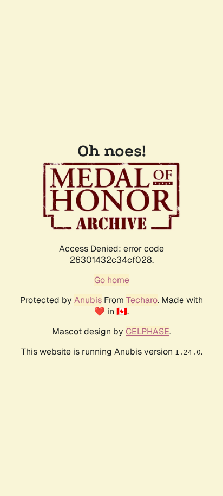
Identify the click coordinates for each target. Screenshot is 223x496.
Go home (111, 280)
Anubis (88, 300)
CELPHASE (147, 331)
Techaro (142, 300)
